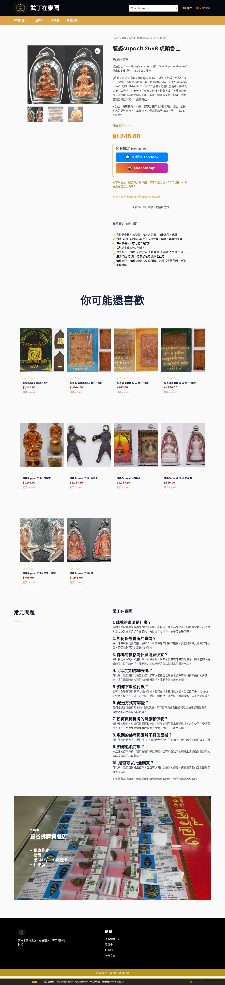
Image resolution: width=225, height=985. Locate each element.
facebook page (141, 168)
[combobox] (153, 8)
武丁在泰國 (44, 8)
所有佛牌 (110, 939)
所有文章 (110, 956)
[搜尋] (176, 8)
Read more (30, 397)
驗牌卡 (109, 944)
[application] (26, 20)
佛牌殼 (109, 950)
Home (115, 38)
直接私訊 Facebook (141, 157)
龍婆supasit (128, 38)
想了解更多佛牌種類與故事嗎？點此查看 (136, 196)
